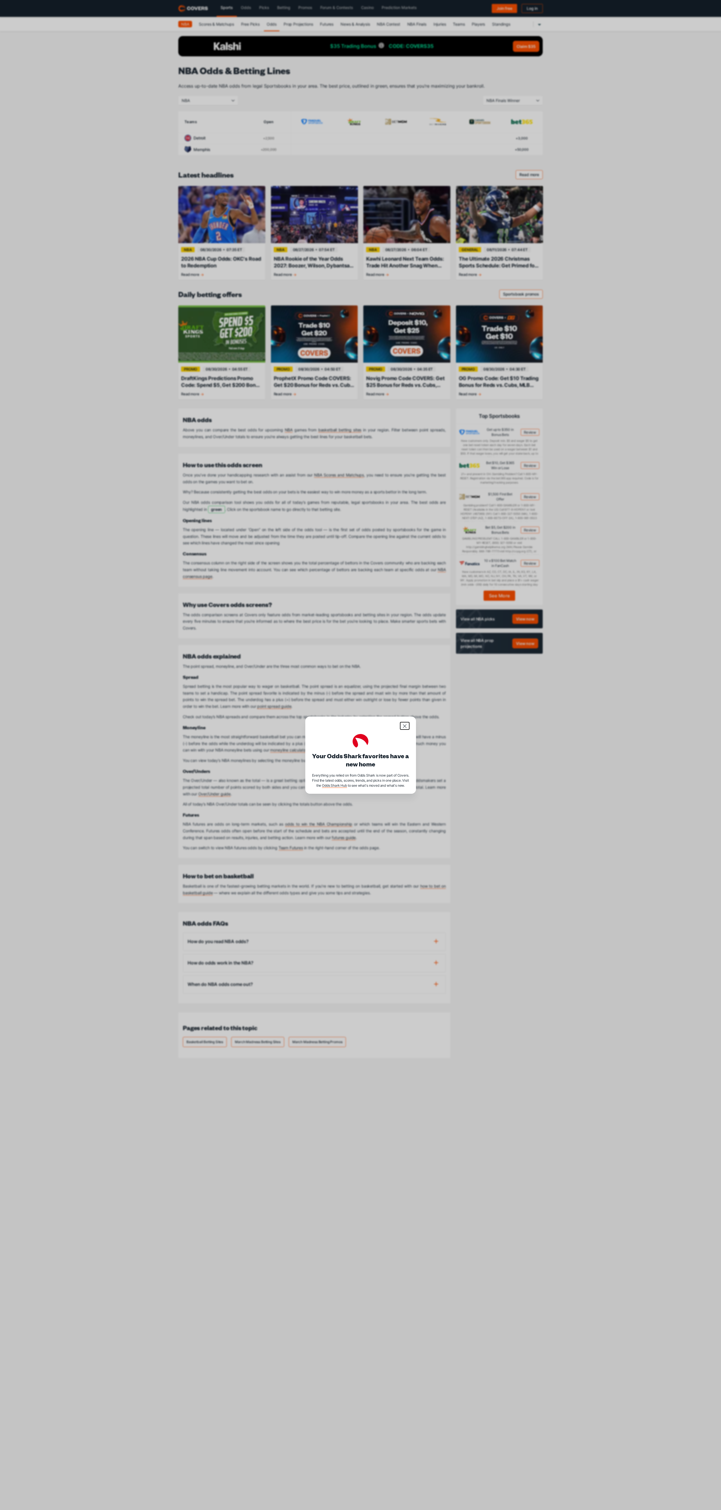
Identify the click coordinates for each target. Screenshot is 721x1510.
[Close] (404, 725)
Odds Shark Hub (334, 785)
